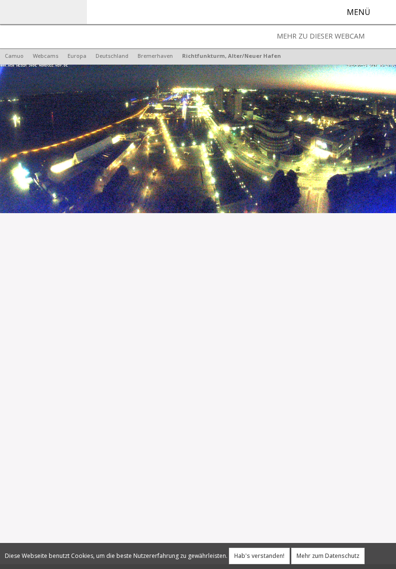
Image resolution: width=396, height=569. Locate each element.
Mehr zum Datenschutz (328, 556)
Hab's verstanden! (259, 556)
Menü (358, 12)
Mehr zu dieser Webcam (321, 36)
